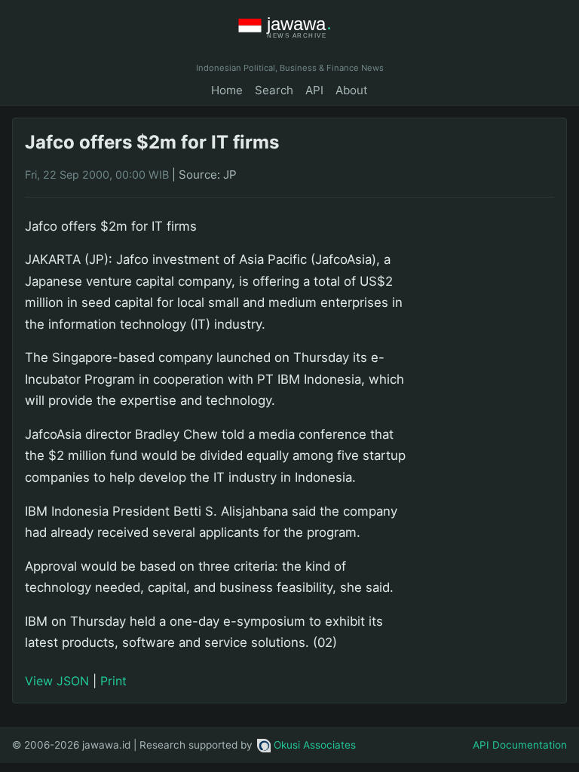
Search (274, 90)
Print (113, 680)
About (351, 90)
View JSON (57, 680)
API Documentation (520, 745)
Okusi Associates (315, 745)
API (314, 90)
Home (227, 90)
